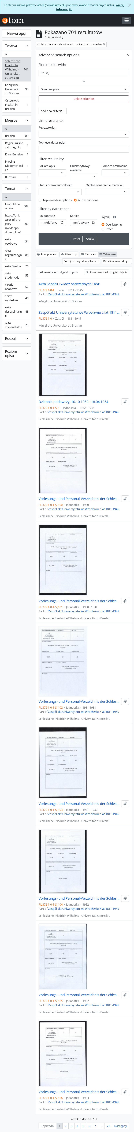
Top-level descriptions (57, 200)
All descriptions (88, 200)
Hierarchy (71, 254)
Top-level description (52, 142)
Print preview (48, 254)
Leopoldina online (16, 206)
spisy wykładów (16, 298)
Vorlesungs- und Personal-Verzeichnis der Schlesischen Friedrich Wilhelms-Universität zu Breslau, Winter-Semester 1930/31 (79, 601)
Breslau (16, 137)
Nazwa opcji (17, 33)
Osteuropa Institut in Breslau (16, 105)
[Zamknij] (129, 5)
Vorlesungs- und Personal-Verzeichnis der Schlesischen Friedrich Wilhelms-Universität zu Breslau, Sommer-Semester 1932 (79, 898)
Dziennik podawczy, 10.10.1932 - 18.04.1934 (73, 402)
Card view (90, 254)
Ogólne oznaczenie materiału (105, 185)
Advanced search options (59, 55)
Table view (109, 254)
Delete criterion (83, 99)
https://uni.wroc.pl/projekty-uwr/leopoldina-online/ (16, 224)
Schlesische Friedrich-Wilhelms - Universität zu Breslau (16, 69)
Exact (109, 229)
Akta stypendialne (16, 325)
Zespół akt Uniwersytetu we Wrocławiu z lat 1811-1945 (83, 294)
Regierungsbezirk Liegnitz (16, 145)
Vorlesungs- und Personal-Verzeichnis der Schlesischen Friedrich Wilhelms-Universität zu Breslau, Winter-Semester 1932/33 (79, 995)
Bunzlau (16, 178)
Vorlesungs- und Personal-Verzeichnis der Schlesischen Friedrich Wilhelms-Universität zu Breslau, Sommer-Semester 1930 (79, 499)
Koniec (74, 216)
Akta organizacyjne (16, 255)
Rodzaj (10, 338)
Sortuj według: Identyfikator (80, 261)
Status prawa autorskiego (55, 185)
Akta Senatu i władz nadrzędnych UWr (69, 284)
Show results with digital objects (108, 272)
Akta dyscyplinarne (16, 311)
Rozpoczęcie (47, 216)
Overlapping (114, 224)
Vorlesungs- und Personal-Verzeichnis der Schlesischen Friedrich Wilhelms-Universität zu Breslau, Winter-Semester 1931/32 (79, 804)
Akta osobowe (16, 241)
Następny (120, 1126)
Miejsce (11, 120)
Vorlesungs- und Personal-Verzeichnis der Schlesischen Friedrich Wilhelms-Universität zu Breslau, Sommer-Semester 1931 (79, 701)
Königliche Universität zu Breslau (16, 89)
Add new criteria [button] (51, 111)
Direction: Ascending (115, 261)
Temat (10, 188)
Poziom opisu (11, 353)
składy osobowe (16, 287)
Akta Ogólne (16, 267)
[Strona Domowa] (14, 20)
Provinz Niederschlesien (16, 166)
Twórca (11, 45)
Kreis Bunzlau (16, 155)
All (6, 54)
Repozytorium (48, 127)
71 (108, 1126)
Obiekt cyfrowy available (80, 168)
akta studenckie (16, 275)
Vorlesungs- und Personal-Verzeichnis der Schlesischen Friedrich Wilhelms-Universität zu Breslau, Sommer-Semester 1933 (79, 1092)
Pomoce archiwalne (114, 166)
